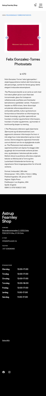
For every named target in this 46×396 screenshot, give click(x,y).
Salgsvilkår (6, 340)
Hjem (3, 15)
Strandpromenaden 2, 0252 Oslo (15, 230)
